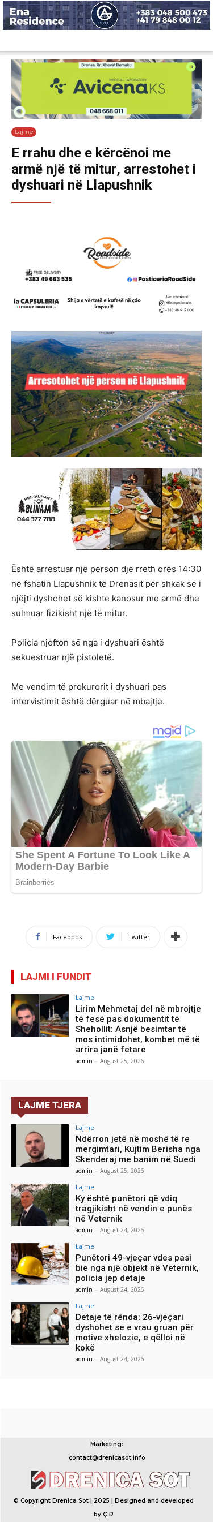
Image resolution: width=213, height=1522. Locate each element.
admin (84, 1061)
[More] (175, 937)
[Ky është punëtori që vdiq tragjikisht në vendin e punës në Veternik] (40, 1205)
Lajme (24, 131)
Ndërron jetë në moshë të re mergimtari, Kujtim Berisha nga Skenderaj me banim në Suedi (138, 1149)
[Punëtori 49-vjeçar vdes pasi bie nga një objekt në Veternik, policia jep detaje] (40, 1264)
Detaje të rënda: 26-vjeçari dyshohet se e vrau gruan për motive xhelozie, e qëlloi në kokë (135, 1332)
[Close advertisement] (201, 39)
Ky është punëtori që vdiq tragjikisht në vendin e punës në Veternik (134, 1208)
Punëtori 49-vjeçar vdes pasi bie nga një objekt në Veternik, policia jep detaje (137, 1268)
